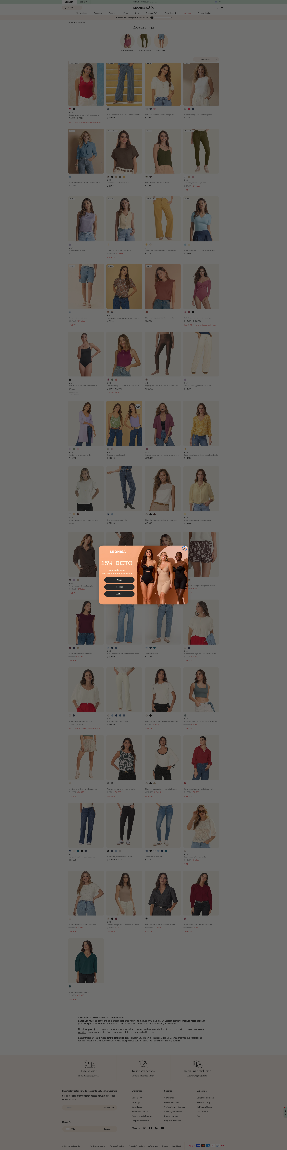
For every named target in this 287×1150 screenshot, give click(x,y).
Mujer (119, 580)
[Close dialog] (184, 548)
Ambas (119, 594)
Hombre (119, 587)
